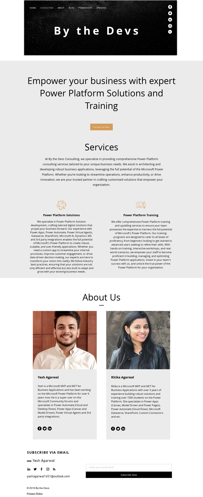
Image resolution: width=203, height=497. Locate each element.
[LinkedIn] (50, 428)
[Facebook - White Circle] (170, 7)
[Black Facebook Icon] (41, 469)
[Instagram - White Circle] (170, 26)
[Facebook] (40, 428)
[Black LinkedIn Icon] (29, 469)
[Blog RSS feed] (170, 32)
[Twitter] (45, 428)
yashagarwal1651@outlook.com (48, 476)
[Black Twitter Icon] (35, 469)
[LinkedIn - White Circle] (170, 20)
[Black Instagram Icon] (48, 469)
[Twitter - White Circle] (170, 13)
